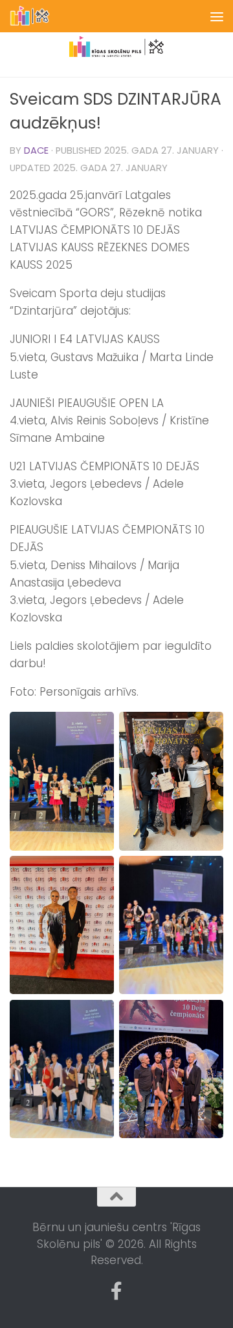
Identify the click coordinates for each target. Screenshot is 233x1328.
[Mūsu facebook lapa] (116, 1291)
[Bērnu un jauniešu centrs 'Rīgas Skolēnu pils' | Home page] (37, 16)
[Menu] (217, 16)
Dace (36, 150)
